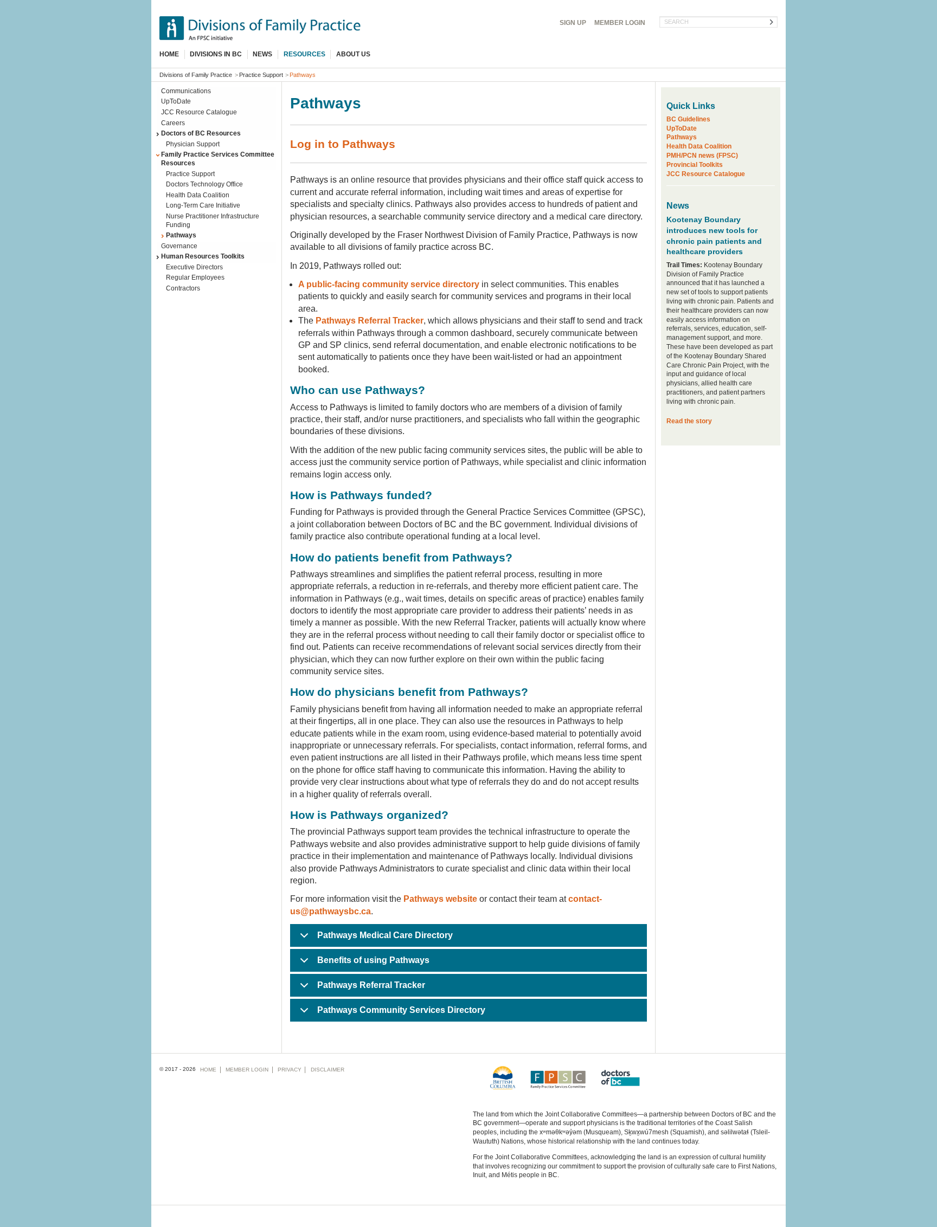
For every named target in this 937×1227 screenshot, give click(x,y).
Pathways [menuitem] (181, 235)
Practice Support (261, 75)
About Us (353, 54)
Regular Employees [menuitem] (195, 277)
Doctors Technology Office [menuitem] (204, 184)
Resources (304, 54)
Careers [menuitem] (173, 123)
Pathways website (440, 898)
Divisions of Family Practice (195, 75)
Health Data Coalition (698, 146)
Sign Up (573, 23)
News (262, 54)
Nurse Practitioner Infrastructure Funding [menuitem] (212, 220)
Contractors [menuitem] (183, 288)
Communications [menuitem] (186, 91)
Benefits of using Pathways (373, 960)
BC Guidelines (688, 119)
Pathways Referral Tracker (371, 985)
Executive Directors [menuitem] (194, 267)
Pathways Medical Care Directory (385, 935)
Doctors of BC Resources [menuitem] (201, 133)
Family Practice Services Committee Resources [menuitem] (217, 159)
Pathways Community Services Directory (401, 1010)
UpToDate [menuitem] (176, 101)
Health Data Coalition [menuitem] (197, 195)
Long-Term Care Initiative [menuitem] (203, 205)
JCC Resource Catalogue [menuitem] (199, 112)
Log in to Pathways (342, 144)
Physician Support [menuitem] (193, 144)
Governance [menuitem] (179, 246)
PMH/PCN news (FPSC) (702, 155)
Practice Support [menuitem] (190, 174)
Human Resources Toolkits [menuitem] (203, 256)
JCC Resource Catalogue (705, 174)
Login (619, 23)
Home (169, 54)
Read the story (689, 421)
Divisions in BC (216, 54)
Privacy (289, 1070)
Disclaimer (327, 1070)
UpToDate (681, 128)
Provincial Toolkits (694, 165)
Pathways (681, 137)
